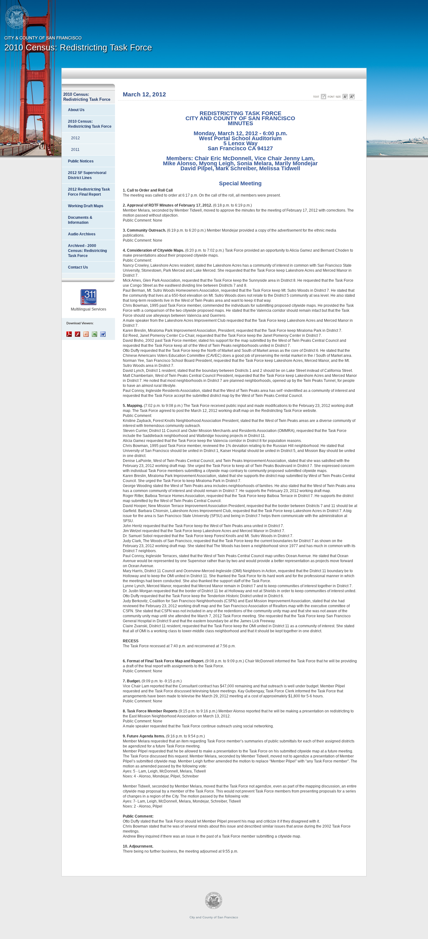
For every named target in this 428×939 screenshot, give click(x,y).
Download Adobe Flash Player (77, 334)
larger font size (352, 96)
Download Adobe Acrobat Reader (69, 334)
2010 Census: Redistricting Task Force (78, 47)
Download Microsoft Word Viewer (103, 334)
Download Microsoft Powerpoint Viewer (86, 334)
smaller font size (345, 96)
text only (323, 96)
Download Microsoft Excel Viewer (94, 334)
